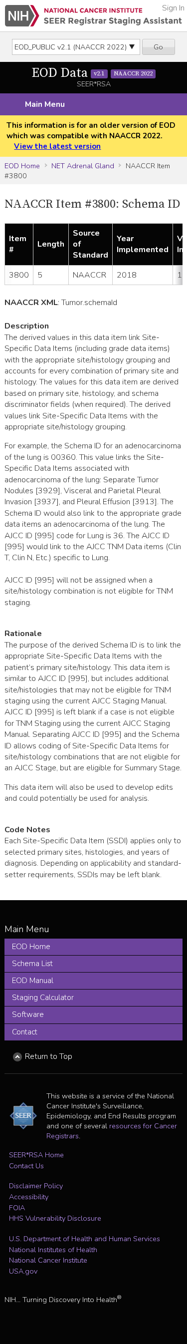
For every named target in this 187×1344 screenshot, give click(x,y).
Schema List (32, 964)
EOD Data (92, 73)
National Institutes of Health (53, 1250)
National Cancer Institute (48, 1260)
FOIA (17, 1208)
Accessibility (28, 1197)
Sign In (173, 7)
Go (158, 47)
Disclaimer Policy (36, 1186)
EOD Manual (32, 981)
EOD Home (22, 166)
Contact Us (26, 1166)
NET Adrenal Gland (82, 166)
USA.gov (23, 1271)
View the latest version (57, 146)
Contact (24, 1032)
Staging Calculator (43, 998)
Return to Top (48, 1056)
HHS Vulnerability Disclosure (55, 1218)
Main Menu (45, 104)
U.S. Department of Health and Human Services (84, 1239)
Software (28, 1014)
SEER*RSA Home (36, 1155)
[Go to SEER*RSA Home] (93, 15)
